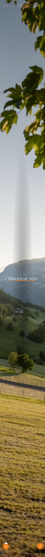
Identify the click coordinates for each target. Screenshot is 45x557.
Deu (10, 5)
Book (40, 5)
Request (33, 5)
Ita (12, 5)
